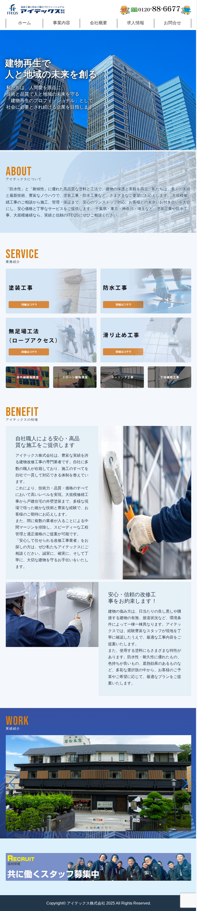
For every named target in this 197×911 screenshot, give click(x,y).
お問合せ (172, 22)
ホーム (24, 22)
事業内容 (61, 22)
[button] (95, 147)
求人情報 (135, 22)
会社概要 (98, 22)
